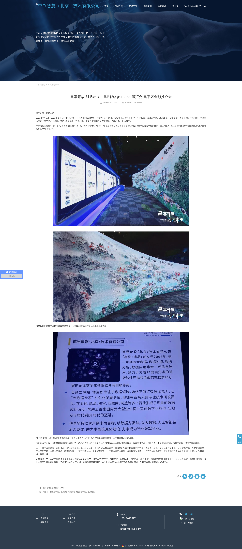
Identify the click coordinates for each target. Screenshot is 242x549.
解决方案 (71, 518)
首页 (43, 85)
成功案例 (44, 518)
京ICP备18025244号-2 (111, 546)
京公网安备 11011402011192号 (137, 546)
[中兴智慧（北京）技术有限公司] (68, 6)
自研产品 (71, 514)
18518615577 (128, 518)
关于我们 (71, 522)
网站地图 (153, 546)
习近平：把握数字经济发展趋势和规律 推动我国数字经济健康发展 (69, 492)
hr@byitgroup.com (130, 528)
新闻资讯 (44, 522)
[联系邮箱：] (239, 441)
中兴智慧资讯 (53, 85)
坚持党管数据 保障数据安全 (54, 488)
